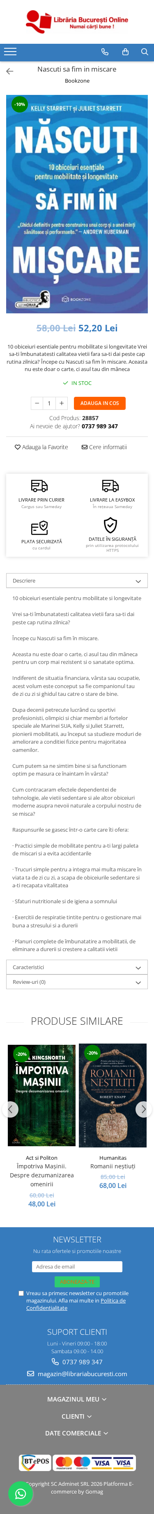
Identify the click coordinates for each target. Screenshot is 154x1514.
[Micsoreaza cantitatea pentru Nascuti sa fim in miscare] (37, 403)
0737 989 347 (82, 1362)
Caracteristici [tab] (28, 967)
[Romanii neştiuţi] (113, 1095)
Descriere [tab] (24, 580)
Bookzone (77, 80)
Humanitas (112, 1157)
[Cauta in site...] (145, 52)
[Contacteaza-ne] (105, 52)
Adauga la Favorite (44, 447)
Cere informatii (107, 447)
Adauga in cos (99, 403)
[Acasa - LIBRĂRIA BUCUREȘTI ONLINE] (77, 22)
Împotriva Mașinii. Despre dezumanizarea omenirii (42, 1175)
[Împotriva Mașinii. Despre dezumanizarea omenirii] (42, 1095)
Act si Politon (41, 1157)
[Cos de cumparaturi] (125, 52)
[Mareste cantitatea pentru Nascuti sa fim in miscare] (61, 403)
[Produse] (11, 54)
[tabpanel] (77, 204)
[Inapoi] (6, 71)
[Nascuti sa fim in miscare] (77, 204)
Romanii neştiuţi (113, 1166)
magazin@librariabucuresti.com (81, 1374)
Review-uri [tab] (29, 981)
